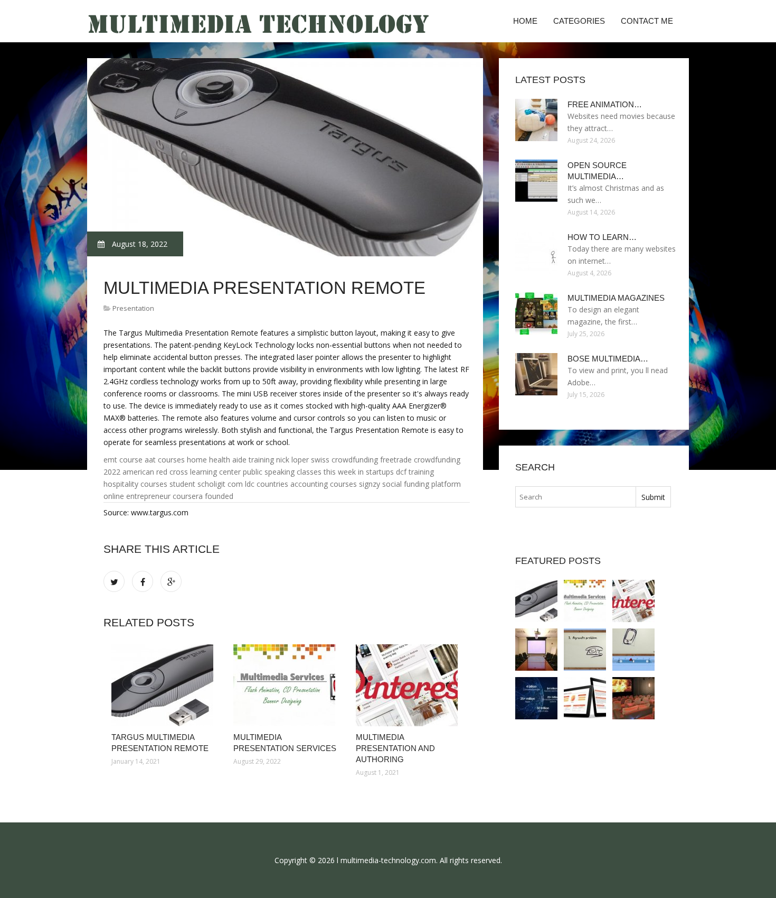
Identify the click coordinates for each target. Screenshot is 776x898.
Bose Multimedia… (607, 358)
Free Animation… (604, 104)
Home (525, 20)
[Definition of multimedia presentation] (633, 698)
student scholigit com (206, 484)
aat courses (165, 460)
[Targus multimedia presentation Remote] (164, 685)
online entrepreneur (137, 496)
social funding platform (421, 484)
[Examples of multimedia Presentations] (536, 698)
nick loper (292, 460)
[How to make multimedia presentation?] (633, 649)
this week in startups (359, 472)
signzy (369, 484)
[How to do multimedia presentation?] (585, 649)
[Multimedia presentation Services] (286, 685)
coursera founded (203, 496)
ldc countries (266, 484)
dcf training (415, 472)
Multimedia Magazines (616, 297)
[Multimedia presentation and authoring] (409, 685)
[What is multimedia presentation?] (536, 649)
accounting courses (323, 484)
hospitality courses (135, 484)
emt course (123, 460)
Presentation (133, 308)
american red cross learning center (181, 472)
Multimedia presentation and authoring (395, 748)
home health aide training (230, 460)
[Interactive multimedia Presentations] (585, 698)
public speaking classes (282, 472)
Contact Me (647, 20)
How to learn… (602, 237)
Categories (579, 20)
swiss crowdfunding (344, 460)
